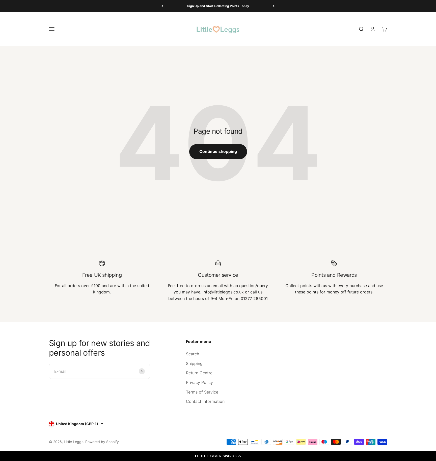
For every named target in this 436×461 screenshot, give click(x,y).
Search (192, 353)
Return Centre (199, 372)
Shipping (194, 363)
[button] (218, 456)
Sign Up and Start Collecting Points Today (218, 6)
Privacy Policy (199, 382)
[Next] (274, 6)
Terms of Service (202, 392)
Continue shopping (218, 151)
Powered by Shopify (102, 442)
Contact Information (205, 401)
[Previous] (162, 6)
